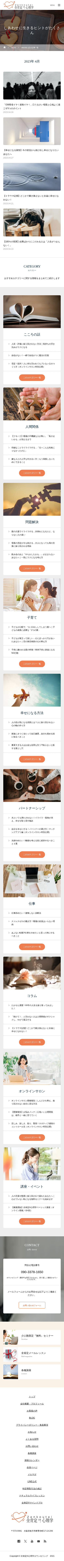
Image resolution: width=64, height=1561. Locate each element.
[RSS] (45, 1541)
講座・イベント (32, 1186)
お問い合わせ (32, 1446)
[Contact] (38, 1541)
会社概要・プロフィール (32, 1404)
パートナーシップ (32, 808)
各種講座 (32, 1453)
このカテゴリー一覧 (32, 377)
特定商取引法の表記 (32, 1489)
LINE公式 (32, 1481)
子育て (32, 617)
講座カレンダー (32, 1460)
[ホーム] (4, 47)
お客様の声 (32, 1411)
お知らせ (32, 1432)
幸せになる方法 (32, 713)
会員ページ (32, 1467)
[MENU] (59, 5)
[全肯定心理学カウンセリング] (18, 5)
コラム (32, 996)
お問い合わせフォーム (32, 1305)
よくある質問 (32, 1439)
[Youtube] (32, 1541)
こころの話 (32, 334)
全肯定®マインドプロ (32, 1503)
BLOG (32, 1418)
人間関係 (32, 426)
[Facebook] (19, 1541)
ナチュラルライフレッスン (32, 1496)
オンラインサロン (32, 1091)
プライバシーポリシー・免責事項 (32, 1425)
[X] (25, 1541)
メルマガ (32, 1474)
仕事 (32, 903)
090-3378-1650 (32, 1272)
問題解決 (32, 522)
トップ (32, 1397)
